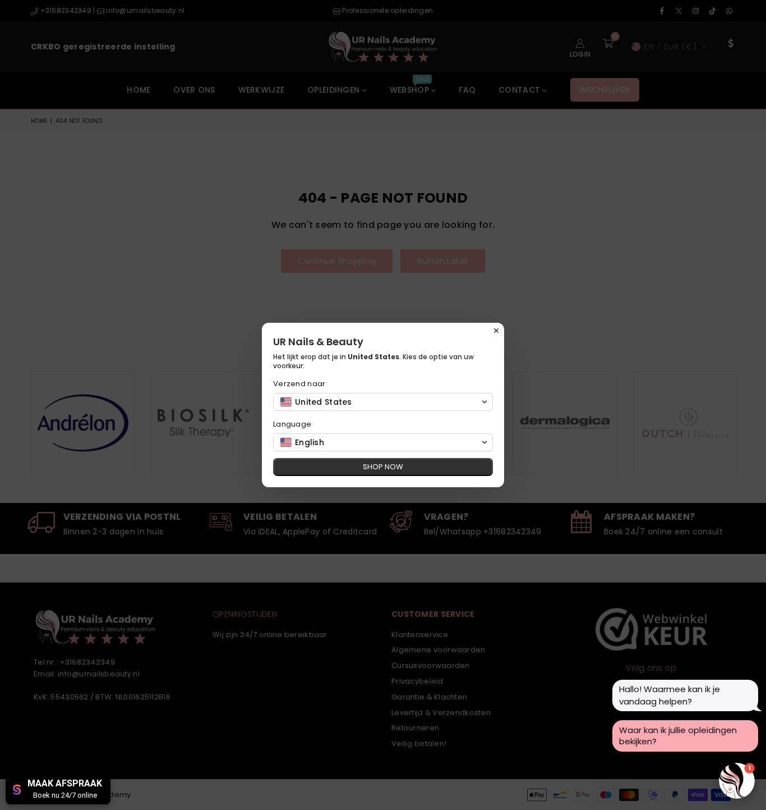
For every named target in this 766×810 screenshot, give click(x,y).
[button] (383, 402)
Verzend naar (299, 383)
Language (292, 424)
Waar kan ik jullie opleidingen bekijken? (678, 735)
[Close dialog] (496, 330)
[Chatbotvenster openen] (737, 781)
